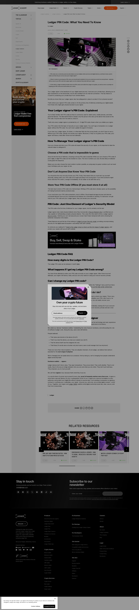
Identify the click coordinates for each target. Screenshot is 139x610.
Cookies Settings (35, 606)
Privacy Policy (79, 321)
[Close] (55, 598)
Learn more (81, 318)
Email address (58, 313)
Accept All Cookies (49, 606)
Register (81, 313)
